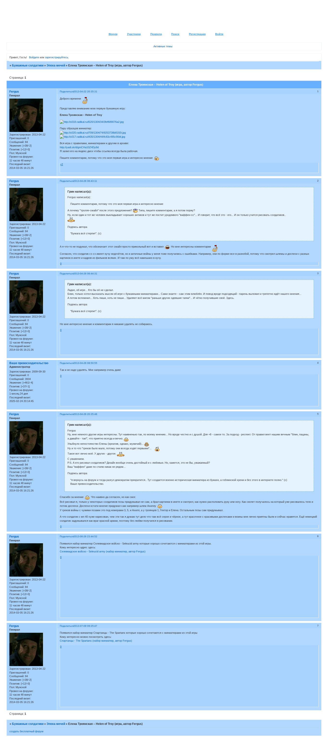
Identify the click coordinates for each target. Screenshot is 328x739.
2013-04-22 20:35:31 (85, 91)
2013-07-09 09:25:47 (85, 626)
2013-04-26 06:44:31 (85, 273)
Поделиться (66, 91)
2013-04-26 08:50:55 (85, 363)
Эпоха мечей (56, 65)
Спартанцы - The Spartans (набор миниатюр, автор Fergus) (96, 640)
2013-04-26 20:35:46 (85, 414)
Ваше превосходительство (28, 363)
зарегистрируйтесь (56, 57)
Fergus (14, 91)
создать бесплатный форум (26, 731)
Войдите (34, 57)
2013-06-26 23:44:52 (85, 536)
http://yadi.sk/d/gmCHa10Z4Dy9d (79, 147)
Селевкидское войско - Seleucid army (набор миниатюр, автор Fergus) (103, 551)
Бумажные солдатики (27, 65)
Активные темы (162, 46)
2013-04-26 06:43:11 (85, 181)
